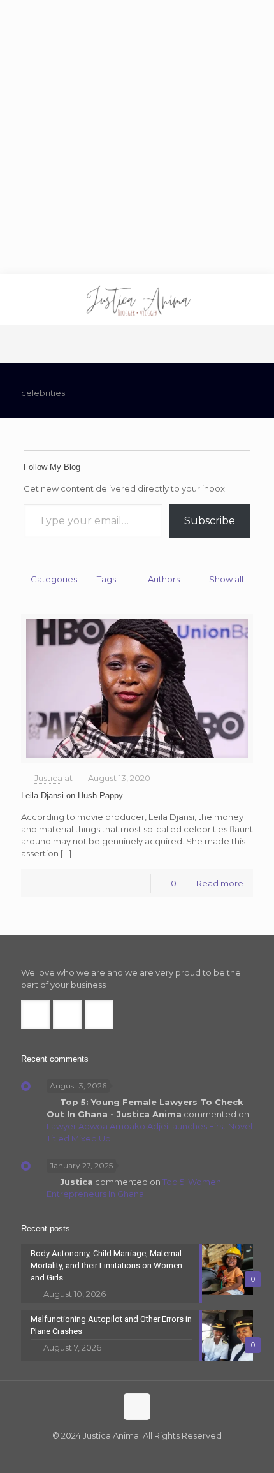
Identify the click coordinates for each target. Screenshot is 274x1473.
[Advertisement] (137, 137)
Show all (226, 579)
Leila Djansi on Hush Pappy (72, 795)
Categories (54, 579)
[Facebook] (111, 1453)
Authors (164, 579)
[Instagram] (162, 1453)
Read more (219, 883)
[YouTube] (145, 1453)
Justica (48, 778)
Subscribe (209, 521)
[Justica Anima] (137, 300)
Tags (106, 579)
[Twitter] (128, 1453)
